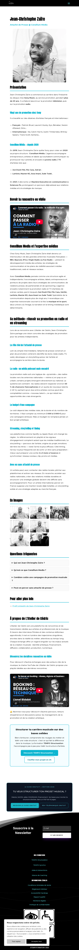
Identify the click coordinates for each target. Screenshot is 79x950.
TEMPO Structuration (39, 860)
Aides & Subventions (39, 870)
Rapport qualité (39, 897)
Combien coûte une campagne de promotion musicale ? (39, 579)
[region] (26, 932)
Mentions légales (39, 901)
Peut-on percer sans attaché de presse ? (33, 588)
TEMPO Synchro (39, 865)
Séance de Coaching (39, 875)
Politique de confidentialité (39, 905)
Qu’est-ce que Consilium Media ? (30, 570)
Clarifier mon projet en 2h (39, 760)
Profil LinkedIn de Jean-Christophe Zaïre (31, 606)
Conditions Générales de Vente (39, 885)
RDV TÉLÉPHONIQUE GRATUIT (54, 805)
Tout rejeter (16, 941)
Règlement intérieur (39, 889)
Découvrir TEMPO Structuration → (39, 753)
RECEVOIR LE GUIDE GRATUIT (25, 805)
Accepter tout (36, 941)
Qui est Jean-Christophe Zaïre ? (29, 563)
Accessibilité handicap (39, 893)
